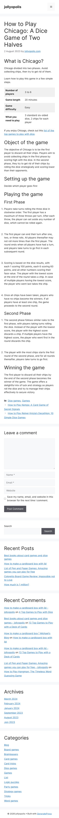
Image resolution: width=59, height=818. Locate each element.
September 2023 (13, 712)
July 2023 (9, 722)
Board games (11, 749)
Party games (11, 786)
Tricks (7, 796)
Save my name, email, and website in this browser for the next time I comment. (30, 498)
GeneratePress (44, 813)
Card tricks (10, 763)
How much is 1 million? (16, 584)
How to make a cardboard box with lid (25, 563)
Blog (6, 745)
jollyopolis (12, 7)
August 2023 (11, 717)
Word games (11, 800)
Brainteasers (11, 754)
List (6, 777)
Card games (11, 759)
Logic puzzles (11, 782)
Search (8, 526)
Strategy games (13, 791)
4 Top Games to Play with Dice (36, 612)
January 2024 (11, 708)
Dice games (14, 400)
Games (26, 400)
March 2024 (10, 699)
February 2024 (12, 703)
